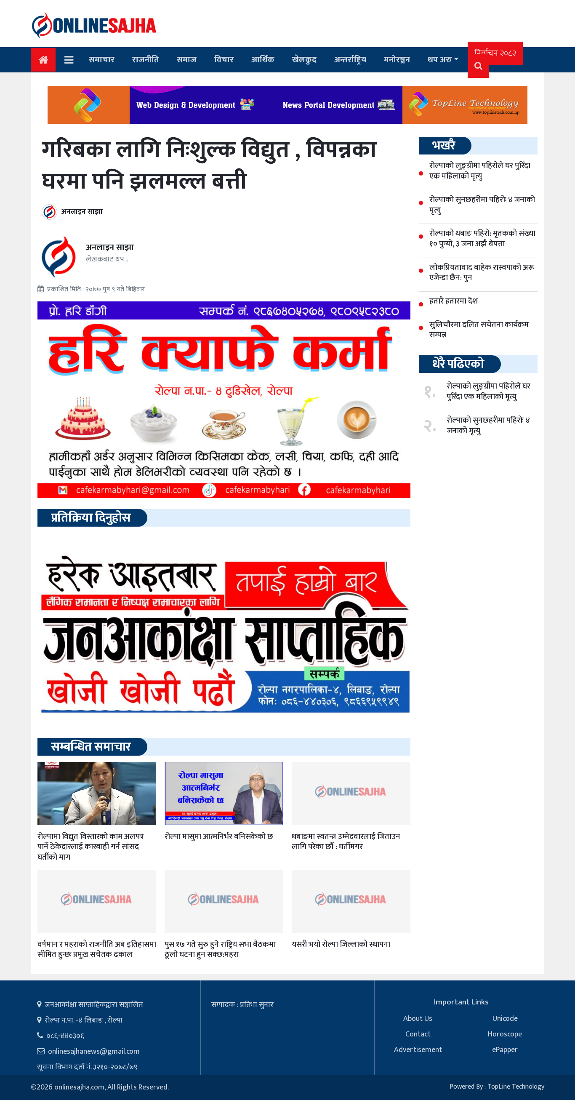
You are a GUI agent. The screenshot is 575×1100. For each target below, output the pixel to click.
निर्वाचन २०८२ (495, 53)
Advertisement (418, 1050)
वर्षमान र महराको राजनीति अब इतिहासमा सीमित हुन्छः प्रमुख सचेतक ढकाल (96, 950)
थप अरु (440, 60)
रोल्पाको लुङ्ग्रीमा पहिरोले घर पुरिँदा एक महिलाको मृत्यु (488, 391)
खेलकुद (304, 60)
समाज (187, 60)
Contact (418, 1034)
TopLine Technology (515, 1086)
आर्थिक (262, 60)
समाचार (101, 60)
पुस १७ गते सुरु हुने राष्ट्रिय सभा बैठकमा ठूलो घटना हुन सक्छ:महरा (220, 950)
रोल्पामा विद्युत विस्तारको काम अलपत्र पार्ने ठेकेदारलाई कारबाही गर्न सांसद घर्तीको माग (90, 847)
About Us (417, 1018)
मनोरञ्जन (397, 60)
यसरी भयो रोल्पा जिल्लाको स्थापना (341, 944)
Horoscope (505, 1034)
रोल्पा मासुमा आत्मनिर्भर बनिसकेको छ (219, 836)
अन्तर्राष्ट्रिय (350, 60)
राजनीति (145, 60)
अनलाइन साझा (82, 212)
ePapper (505, 1050)
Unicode (505, 1018)
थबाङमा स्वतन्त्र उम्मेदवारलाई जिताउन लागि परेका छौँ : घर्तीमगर (346, 842)
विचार (224, 60)
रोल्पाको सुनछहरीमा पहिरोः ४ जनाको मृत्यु (488, 425)
